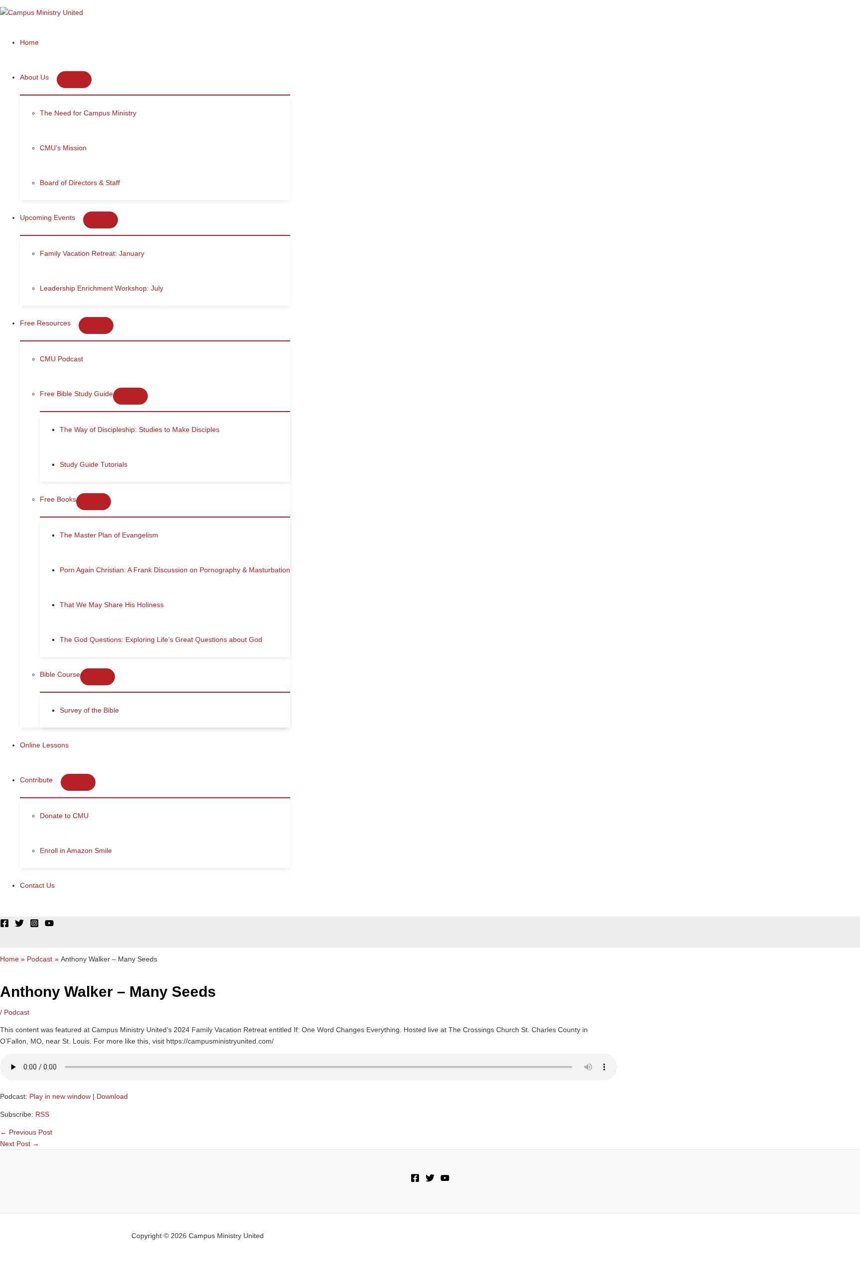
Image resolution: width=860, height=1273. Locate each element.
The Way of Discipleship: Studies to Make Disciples (139, 429)
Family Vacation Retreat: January (92, 253)
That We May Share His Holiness (112, 605)
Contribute (36, 780)
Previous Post (26, 1132)
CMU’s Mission (63, 148)
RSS (42, 1114)
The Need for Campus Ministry (88, 113)
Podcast (16, 1012)
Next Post (19, 1144)
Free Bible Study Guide (76, 394)
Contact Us (37, 885)
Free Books (58, 499)
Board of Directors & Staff (80, 183)
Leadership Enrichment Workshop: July (101, 288)
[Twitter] (19, 925)
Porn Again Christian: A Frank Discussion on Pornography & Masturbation (175, 570)
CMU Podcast (61, 359)
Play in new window (60, 1096)
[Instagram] (34, 925)
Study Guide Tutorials (93, 464)
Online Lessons (44, 745)
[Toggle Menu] (74, 79)
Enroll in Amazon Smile (76, 850)
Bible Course (60, 674)
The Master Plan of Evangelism (109, 535)
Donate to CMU (64, 816)
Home (29, 42)
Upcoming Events (47, 217)
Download (112, 1096)
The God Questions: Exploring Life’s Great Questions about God (161, 639)
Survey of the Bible (89, 710)
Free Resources (45, 323)
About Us (34, 77)
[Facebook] (4, 925)
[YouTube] (49, 925)
